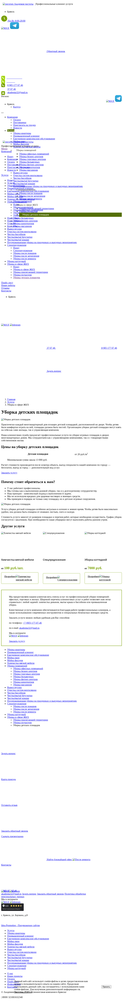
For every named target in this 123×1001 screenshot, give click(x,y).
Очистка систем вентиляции (27, 175)
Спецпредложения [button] (25, 189)
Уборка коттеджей (16, 261)
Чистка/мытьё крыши (24, 183)
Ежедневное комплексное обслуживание (28, 655)
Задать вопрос (29, 894)
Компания (6, 151)
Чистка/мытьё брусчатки (25, 181)
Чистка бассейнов (22, 178)
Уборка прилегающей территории (36, 208)
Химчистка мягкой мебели (20, 199)
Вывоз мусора (20, 172)
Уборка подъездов (22, 275)
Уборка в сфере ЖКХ (18, 264)
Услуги (4, 175)
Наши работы (8, 285)
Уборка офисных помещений (34, 154)
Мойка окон (13, 193)
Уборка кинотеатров (23, 223)
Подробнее (10, 576)
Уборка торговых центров (32, 159)
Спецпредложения (16, 245)
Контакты (12, 226)
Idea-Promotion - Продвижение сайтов (20, 925)
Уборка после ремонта (24, 258)
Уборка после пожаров (30, 193)
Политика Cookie (23, 992)
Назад (10, 156)
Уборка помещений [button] (26, 150)
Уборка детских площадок (26, 277)
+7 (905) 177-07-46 (32, 623)
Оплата (11, 162)
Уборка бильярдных (29, 162)
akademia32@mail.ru (29, 628)
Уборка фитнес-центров (31, 164)
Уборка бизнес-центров (31, 156)
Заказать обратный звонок (50, 894)
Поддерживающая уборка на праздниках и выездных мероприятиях (48, 186)
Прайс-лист (7, 282)
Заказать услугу (9, 472)
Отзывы (5, 288)
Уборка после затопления (32, 196)
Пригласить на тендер (18, 167)
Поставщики (13, 164)
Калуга (16, 107)
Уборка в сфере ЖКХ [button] (27, 205)
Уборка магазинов (28, 170)
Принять (106, 987)
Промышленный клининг (20, 652)
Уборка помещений (17, 202)
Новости (11, 170)
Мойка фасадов (15, 196)
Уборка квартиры (16, 185)
